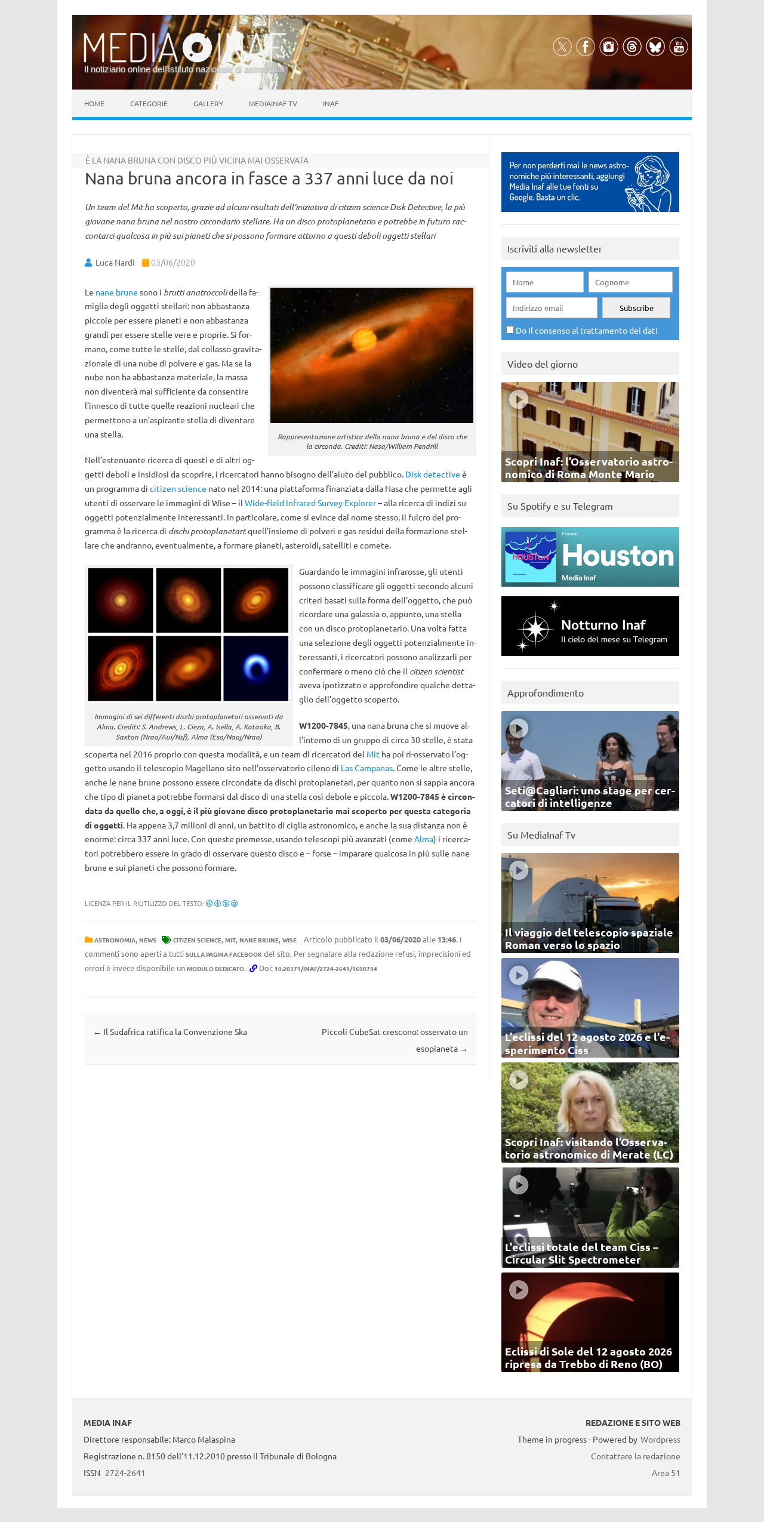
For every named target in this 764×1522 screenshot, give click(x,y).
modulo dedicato (215, 968)
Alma (423, 838)
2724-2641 (125, 1472)
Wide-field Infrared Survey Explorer (310, 502)
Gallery (208, 103)
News (147, 939)
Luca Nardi (115, 262)
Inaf (330, 103)
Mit (373, 753)
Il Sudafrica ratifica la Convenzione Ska (170, 1031)
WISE (289, 939)
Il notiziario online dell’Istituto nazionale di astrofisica (184, 69)
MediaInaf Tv (273, 103)
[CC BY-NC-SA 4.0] (222, 903)
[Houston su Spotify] (590, 589)
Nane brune (259, 939)
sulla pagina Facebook (224, 954)
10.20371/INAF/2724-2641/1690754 (326, 968)
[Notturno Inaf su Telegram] (590, 659)
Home (94, 103)
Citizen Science (197, 939)
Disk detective (432, 474)
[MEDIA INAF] (185, 60)
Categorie (149, 103)
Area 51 (666, 1472)
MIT (230, 939)
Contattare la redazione (635, 1455)
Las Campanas (367, 767)
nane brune (117, 291)
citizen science (178, 488)
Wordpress (660, 1439)
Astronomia (114, 939)
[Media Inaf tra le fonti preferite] (590, 214)
